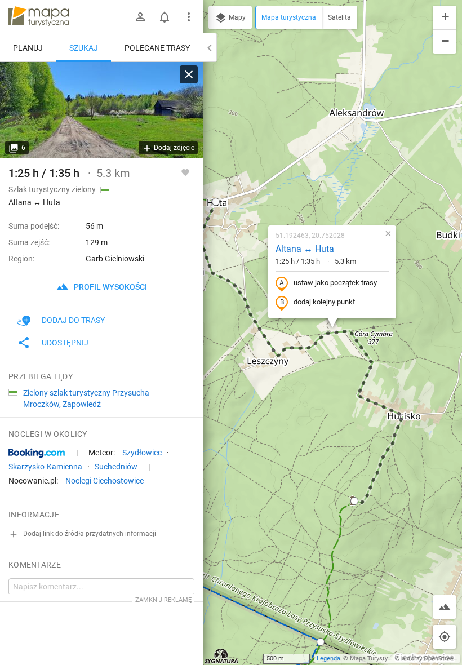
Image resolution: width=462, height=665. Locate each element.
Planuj (28, 47)
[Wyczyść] (189, 74)
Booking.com (36, 453)
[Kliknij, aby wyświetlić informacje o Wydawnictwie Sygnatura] (222, 656)
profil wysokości (109, 286)
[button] (216, 202)
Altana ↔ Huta (305, 248)
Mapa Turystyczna (375, 658)
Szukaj (83, 47)
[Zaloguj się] (140, 17)
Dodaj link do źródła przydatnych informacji (88, 534)
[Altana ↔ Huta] (101, 110)
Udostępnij (65, 342)
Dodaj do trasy (73, 320)
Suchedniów (116, 466)
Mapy (236, 17)
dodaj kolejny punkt (324, 302)
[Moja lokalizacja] (444, 637)
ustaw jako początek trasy (335, 282)
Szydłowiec (142, 452)
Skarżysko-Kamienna (45, 466)
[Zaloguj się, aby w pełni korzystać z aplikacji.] (185, 171)
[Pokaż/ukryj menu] (189, 17)
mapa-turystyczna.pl (38, 16)
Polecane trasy (157, 47)
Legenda (328, 658)
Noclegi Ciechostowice (104, 480)
